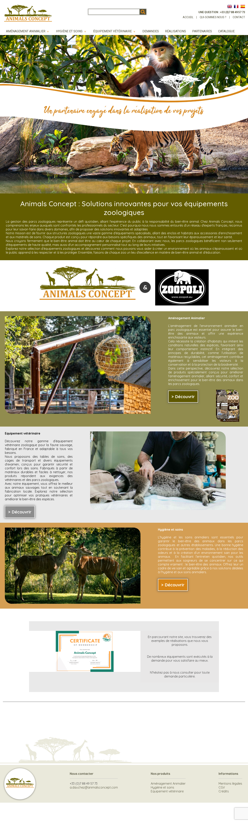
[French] (236, 6)
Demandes (150, 31)
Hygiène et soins (71, 31)
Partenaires (202, 31)
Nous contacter (81, 774)
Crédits (224, 791)
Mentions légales (230, 783)
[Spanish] (242, 6)
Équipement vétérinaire (114, 31)
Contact (239, 17)
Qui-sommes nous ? (213, 17)
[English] (229, 6)
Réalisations (175, 31)
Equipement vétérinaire (167, 791)
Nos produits (160, 774)
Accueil (188, 17)
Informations (228, 774)
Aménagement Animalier (28, 31)
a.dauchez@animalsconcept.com (94, 787)
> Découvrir (183, 396)
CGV (222, 787)
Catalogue (226, 31)
